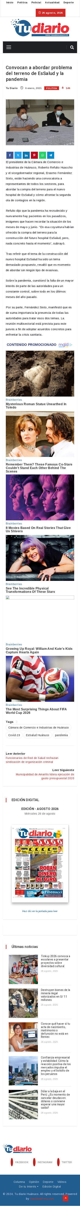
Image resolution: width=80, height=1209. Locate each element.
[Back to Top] (65, 1198)
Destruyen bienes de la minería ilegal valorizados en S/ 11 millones (55, 995)
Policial (36, 2)
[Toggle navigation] (7, 47)
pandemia (61, 735)
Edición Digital (52, 1186)
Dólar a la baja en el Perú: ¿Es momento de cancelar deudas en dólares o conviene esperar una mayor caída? (55, 1099)
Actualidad (52, 2)
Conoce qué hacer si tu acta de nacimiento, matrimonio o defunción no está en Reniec (55, 1030)
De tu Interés (27, 1186)
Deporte (68, 2)
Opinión (34, 1181)
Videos (61, 1181)
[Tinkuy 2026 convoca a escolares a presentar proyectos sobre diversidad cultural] (23, 969)
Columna (19, 1181)
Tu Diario (12, 88)
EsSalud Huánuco (37, 735)
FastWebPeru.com (42, 1198)
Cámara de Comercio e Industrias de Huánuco (38, 727)
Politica (22, 2)
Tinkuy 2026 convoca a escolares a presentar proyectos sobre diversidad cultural (55, 961)
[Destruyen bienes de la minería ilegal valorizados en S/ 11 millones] (23, 1003)
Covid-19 (14, 735)
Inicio (9, 2)
